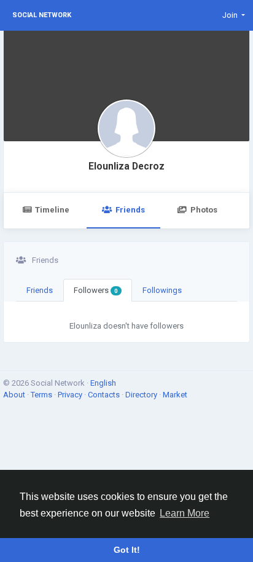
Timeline (52, 209)
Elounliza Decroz (126, 166)
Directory (142, 394)
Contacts (105, 394)
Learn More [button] (184, 513)
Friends (130, 209)
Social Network (41, 15)
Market (175, 394)
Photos (203, 209)
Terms (42, 394)
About (15, 394)
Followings (162, 290)
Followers (96, 290)
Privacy (71, 394)
